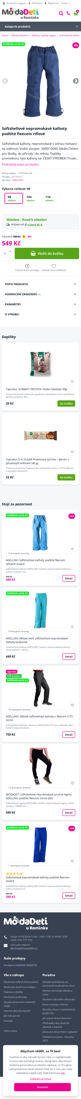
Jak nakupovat (12, 1015)
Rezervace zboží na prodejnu (20, 987)
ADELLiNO (17, 180)
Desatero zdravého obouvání (58, 999)
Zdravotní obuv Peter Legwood (59, 1032)
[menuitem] (14, 3)
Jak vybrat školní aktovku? (57, 1018)
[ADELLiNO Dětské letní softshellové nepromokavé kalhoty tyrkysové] (40, 626)
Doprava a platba (13, 992)
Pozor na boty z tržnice (55, 1004)
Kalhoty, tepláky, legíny (44, 35)
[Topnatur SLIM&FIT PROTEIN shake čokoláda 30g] (40, 376)
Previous (5, 81)
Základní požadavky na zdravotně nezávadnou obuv (58, 983)
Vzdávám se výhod (40, 1078)
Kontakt (8, 1020)
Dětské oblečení (19, 35)
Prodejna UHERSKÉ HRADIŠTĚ (20, 965)
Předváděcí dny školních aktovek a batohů (56, 1025)
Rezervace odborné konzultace (21, 982)
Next (76, 81)
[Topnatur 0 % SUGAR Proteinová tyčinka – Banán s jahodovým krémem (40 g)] (40, 448)
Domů (5, 35)
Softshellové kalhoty (69, 35)
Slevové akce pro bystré (17, 1010)
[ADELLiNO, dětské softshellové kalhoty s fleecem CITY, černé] (40, 704)
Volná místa (10, 1031)
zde (63, 1073)
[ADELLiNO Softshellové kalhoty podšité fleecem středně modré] (40, 548)
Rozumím (42, 1087)
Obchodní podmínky (15, 997)
